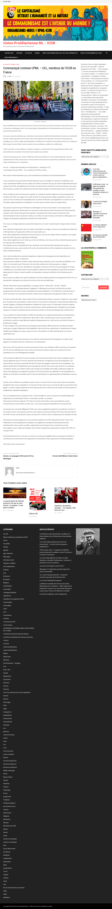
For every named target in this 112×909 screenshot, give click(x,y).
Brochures (6, 576)
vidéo (5, 891)
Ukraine (5, 878)
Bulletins (6, 583)
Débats (5, 653)
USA (4, 884)
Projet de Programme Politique (91, 53)
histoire (5, 699)
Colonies (6, 618)
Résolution (6, 819)
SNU (4, 845)
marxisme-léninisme (9, 761)
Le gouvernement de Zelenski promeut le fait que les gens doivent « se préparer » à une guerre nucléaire (13, 504)
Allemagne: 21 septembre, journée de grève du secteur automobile (100, 215)
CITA (4, 612)
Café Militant (9, 53)
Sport (5, 865)
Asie (4, 573)
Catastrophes (7, 602)
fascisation (6, 679)
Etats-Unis (6, 670)
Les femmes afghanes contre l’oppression (100, 226)
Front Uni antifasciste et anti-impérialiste (16, 692)
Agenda (37, 53)
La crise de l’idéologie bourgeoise (51, 580)
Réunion (6, 823)
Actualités (6, 64)
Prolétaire (6, 800)
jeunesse (6, 731)
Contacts (6, 644)
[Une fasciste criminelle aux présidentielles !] (86, 235)
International (7, 718)
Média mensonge (9, 770)
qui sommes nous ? (9, 806)
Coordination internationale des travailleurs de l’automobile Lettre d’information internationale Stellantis (55, 536)
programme (7, 796)
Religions (6, 816)
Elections (6, 660)
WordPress (44, 906)
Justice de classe (8, 735)
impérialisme (7, 715)
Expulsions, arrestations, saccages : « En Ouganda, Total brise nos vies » (65, 508)
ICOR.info (19, 53)
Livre (4, 748)
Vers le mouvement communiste (13, 888)
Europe (5, 673)
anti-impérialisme (9, 566)
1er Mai (5, 534)
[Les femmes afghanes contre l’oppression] (86, 225)
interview (6, 725)
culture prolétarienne (10, 647)
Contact (5, 640)
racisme (5, 809)
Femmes (6, 689)
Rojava (5, 829)
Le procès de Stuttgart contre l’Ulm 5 (100, 202)
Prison (5, 793)
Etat (4, 666)
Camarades (7, 589)
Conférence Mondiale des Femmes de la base (18, 637)
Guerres (5, 696)
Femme (5, 686)
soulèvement (7, 858)
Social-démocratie (9, 849)
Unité (5, 881)
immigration (7, 712)
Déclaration (7, 657)
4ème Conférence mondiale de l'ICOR (15, 537)
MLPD (5, 774)
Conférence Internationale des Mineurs (16, 634)
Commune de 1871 (9, 622)
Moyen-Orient (7, 777)
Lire (4, 744)
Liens (5, 741)
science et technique (10, 839)
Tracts (5, 871)
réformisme (7, 813)
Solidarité (6, 855)
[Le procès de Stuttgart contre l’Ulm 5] (86, 202)
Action (5, 540)
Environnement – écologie (11, 663)
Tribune (5, 875)
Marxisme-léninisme (9, 764)
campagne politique (9, 592)
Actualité (28, 53)
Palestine (6, 783)
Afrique (5, 547)
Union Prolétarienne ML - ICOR (23, 906)
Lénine (5, 738)
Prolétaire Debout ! (9, 803)
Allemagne (6, 557)
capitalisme (7, 596)
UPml (10, 76)
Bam (50, 906)
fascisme (6, 683)
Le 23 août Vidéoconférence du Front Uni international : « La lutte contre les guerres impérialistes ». (101, 173)
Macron (5, 757)
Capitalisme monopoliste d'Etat (13, 599)
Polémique (6, 790)
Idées (5, 709)
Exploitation (7, 676)
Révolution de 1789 (9, 826)
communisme (7, 625)
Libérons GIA (33, 514)
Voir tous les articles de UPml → (25, 472)
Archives (6, 570)
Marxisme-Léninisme (10, 767)
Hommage (6, 702)
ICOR (17, 64)
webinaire (6, 897)
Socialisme (6, 852)
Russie (5, 832)
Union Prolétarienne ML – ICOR (29, 42)
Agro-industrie (8, 553)
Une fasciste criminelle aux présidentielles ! (100, 236)
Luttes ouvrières (8, 754)
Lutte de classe (8, 751)
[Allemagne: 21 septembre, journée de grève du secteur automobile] (86, 212)
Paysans (6, 787)
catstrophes (7, 605)
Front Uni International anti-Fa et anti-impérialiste (60, 53)
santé (5, 836)
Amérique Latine (8, 560)
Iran (4, 728)
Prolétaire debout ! (11, 57)
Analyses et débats (9, 563)
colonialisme (7, 615)
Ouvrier (5, 780)
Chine (5, 609)
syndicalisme (7, 868)
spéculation (7, 862)
